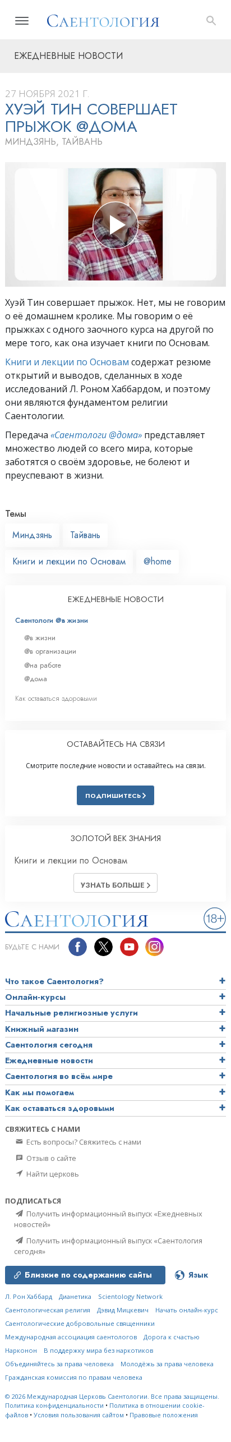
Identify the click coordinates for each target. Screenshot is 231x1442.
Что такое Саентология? (54, 981)
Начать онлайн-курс (186, 1310)
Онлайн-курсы (35, 997)
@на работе (42, 665)
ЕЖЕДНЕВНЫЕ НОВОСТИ (116, 599)
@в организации (50, 651)
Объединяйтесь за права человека (59, 1364)
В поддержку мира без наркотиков (98, 1350)
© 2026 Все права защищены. (112, 1396)
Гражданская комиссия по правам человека (73, 1377)
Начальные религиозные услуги (71, 1012)
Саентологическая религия (47, 1310)
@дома (35, 678)
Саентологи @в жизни (51, 620)
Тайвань (85, 535)
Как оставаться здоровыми (56, 698)
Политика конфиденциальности (54, 1405)
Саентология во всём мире (59, 1076)
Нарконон (21, 1350)
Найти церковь (52, 1174)
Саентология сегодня (49, 1044)
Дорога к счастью (172, 1337)
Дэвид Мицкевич (123, 1310)
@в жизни (40, 637)
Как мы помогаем (39, 1092)
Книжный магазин (41, 1029)
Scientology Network (130, 1296)
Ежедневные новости (49, 1060)
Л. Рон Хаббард (28, 1296)
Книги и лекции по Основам (67, 362)
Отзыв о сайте (50, 1158)
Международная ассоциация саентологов (71, 1337)
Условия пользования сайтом (79, 1415)
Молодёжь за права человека (167, 1364)
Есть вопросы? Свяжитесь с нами (83, 1142)
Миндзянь (32, 535)
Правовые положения (164, 1415)
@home (158, 561)
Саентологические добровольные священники (80, 1323)
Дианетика (75, 1296)
